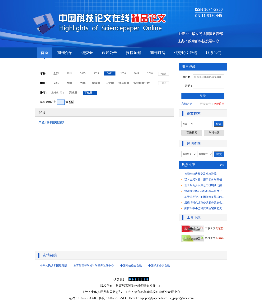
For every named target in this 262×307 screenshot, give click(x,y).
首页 (44, 53)
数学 (69, 83)
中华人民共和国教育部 (53, 265)
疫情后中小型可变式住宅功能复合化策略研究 (211, 208)
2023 (83, 73)
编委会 (87, 53)
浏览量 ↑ (74, 92)
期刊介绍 (65, 53)
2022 (96, 73)
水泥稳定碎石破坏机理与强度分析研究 (207, 191)
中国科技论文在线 (131, 265)
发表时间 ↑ (58, 92)
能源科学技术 (141, 83)
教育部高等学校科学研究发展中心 (93, 265)
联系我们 (213, 53)
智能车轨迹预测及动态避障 (200, 173)
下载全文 (214, 228)
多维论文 (214, 238)
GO (71, 101)
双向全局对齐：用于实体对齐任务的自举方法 (211, 179)
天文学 (110, 83)
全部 (56, 73)
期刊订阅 (157, 53)
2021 (109, 73)
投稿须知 (133, 53)
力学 (83, 83)
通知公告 (109, 53)
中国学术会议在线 (159, 265)
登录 (203, 96)
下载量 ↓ (90, 92)
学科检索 (214, 132)
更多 (222, 164)
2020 (123, 73)
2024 (69, 73)
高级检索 (191, 132)
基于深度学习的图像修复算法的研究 (205, 196)
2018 (150, 73)
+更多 (163, 73)
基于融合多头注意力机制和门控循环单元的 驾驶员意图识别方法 (222, 185)
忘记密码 (186, 103)
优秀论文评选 (185, 53)
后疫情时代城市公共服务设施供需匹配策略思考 (212, 202)
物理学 (96, 83)
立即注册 (219, 103)
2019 (136, 73)
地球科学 (124, 83)
